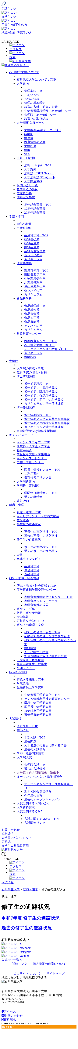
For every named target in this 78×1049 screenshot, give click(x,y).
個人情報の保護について (49, 963)
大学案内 (23, 83)
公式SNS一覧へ (12, 959)
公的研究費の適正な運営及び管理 (47, 636)
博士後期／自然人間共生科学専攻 (47, 419)
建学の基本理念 (34, 102)
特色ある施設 (18, 672)
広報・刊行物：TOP (37, 165)
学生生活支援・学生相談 (33, 454)
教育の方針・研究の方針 (41, 106)
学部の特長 (24, 224)
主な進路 (23, 520)
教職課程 (30, 357)
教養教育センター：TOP (40, 341)
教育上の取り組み (36, 118)
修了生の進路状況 (29, 539)
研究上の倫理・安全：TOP (42, 632)
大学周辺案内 (26, 481)
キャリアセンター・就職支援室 (38, 516)
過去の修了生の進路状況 (41, 551)
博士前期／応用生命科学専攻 (44, 399)
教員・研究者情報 (29, 613)
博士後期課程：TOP (37, 415)
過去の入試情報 (34, 749)
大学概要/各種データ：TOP (42, 130)
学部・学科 (16, 216)
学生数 (28, 138)
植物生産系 (31, 243)
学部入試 (23, 730)
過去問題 (30, 741)
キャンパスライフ (21, 435)
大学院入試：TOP (36, 764)
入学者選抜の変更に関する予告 (45, 745)
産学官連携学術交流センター (36, 589)
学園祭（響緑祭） (29, 485)
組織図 (28, 134)
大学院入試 (24, 757)
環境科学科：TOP (36, 270)
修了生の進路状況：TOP (40, 547)
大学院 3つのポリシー (40, 114)
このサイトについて (27, 973)
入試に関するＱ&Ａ (30, 811)
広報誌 (6, 841)
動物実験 (30, 648)
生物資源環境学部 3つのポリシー (47, 110)
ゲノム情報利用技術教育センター (47, 698)
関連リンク (19, 963)
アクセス (10, 1011)
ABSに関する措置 (36, 652)
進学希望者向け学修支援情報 (36, 431)
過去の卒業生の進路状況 (41, 535)
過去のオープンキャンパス (42, 799)
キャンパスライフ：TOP (33, 442)
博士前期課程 (26, 376)
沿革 (27, 154)
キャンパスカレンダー (32, 458)
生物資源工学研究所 (30, 687)
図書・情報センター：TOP (42, 469)
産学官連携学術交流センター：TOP (48, 597)
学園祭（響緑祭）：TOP (40, 493)
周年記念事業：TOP (37, 204)
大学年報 (23, 617)
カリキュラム (33, 259)
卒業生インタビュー (30, 559)
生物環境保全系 (34, 278)
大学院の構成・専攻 (30, 368)
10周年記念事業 (34, 208)
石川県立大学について (24, 72)
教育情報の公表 (34, 142)
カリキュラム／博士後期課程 (44, 427)
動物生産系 (31, 247)
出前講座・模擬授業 (30, 660)
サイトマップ (55, 973)
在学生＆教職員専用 (15, 845)
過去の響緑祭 (33, 497)
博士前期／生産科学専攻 (41, 387)
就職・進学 (16, 504)
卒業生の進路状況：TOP (40, 531)
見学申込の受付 (27, 189)
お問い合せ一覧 (27, 185)
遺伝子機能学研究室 (37, 714)
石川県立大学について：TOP (36, 79)
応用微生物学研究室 (37, 706)
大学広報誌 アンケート (39, 177)
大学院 (13, 361)
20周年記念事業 (34, 212)
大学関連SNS (33, 181)
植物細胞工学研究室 (37, 710)
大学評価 (30, 146)
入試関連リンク (34, 822)
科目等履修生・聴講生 (32, 664)
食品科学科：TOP (36, 305)
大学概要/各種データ (31, 122)
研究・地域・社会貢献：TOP (36, 585)
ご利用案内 (31, 473)
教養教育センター (29, 333)
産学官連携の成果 (36, 605)
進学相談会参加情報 (37, 791)
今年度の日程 (33, 795)
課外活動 (23, 501)
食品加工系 (31, 317)
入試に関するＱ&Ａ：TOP (41, 818)
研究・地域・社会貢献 (24, 578)
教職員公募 (24, 193)
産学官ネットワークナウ (41, 601)
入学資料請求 (26, 807)
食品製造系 (31, 313)
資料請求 (8, 833)
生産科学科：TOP (36, 235)
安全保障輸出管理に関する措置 (45, 656)
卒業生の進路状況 (29, 524)
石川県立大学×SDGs (30, 621)
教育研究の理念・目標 (32, 372)
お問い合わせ (11, 829)
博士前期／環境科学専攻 (41, 391)
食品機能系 (31, 321)
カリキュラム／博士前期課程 (44, 403)
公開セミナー (26, 668)
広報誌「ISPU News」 (39, 173)
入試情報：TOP (27, 726)
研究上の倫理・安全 (30, 624)
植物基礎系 (31, 239)
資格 (20, 555)
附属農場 (23, 683)
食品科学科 (24, 298)
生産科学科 (24, 228)
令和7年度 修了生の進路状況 (31, 918)
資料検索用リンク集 (37, 477)
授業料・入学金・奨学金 (33, 446)
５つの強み (31, 98)
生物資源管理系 (34, 251)
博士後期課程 (26, 407)
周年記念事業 (26, 197)
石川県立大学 (11, 889)
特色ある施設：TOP (30, 679)
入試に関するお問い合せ (33, 803)
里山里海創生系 (34, 286)
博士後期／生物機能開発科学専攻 (47, 423)
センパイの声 (33, 255)
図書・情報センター (30, 462)
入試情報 (15, 718)
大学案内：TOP (34, 91)
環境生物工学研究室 (37, 702)
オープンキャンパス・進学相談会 (39, 776)
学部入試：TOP (34, 737)
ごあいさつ (31, 94)
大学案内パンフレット (17, 837)
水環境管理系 (33, 282)
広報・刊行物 (26, 158)
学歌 (27, 150)
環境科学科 (24, 263)
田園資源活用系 (34, 274)
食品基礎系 (31, 309)
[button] (39, 55)
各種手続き (24, 450)
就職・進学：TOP (29, 512)
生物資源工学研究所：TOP (42, 694)
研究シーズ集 (26, 609)
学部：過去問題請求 (30, 753)
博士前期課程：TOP (37, 383)
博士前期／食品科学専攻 (41, 395)
